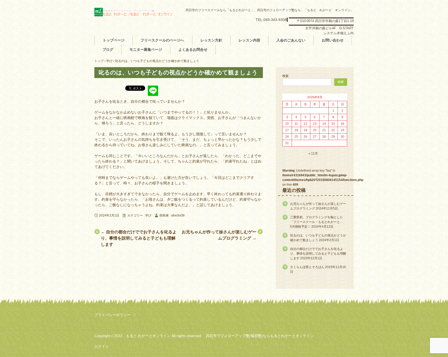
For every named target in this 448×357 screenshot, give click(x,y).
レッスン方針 (211, 40)
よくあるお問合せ (192, 49)
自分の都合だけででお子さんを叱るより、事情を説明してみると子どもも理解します (139, 238)
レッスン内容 (249, 40)
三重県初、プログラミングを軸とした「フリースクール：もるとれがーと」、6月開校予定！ (318, 221)
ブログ (107, 49)
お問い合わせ (333, 40)
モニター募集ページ (145, 49)
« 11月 (313, 153)
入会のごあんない (290, 40)
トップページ (113, 40)
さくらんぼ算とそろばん (307, 267)
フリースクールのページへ (162, 40)
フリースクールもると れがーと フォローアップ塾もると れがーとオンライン (133, 15)
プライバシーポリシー (112, 315)
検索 (285, 76)
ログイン (101, 346)
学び (148, 215)
